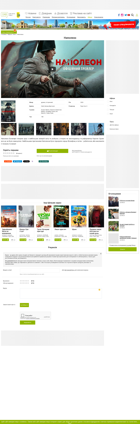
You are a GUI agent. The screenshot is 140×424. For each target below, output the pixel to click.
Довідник (47, 13)
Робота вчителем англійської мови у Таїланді (128, 237)
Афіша (90, 17)
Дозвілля (62, 13)
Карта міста (36, 17)
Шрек (74, 229)
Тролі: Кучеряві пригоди (43, 230)
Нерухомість (81, 17)
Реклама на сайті (82, 13)
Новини (32, 13)
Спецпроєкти (98, 17)
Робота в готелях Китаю (127, 200)
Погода (28, 17)
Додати (122, 249)
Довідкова (46, 17)
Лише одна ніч (60, 229)
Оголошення (71, 17)
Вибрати (25, 305)
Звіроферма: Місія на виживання (7, 231)
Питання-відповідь (58, 17)
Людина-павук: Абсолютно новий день (96, 231)
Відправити (27, 322)
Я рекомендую (53, 151)
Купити (5, 239)
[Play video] (52, 69)
